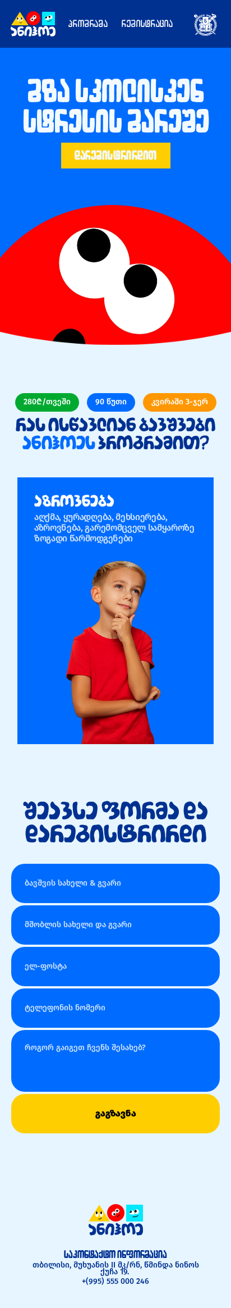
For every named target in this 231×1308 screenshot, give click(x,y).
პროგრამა (88, 24)
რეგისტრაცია (147, 24)
